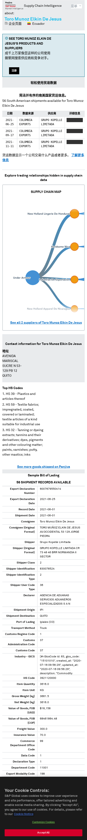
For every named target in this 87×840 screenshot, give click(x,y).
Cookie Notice (23, 814)
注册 (14, 70)
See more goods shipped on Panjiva (43, 466)
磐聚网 (14, 5)
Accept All (43, 832)
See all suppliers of (46, 322)
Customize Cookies (43, 822)
